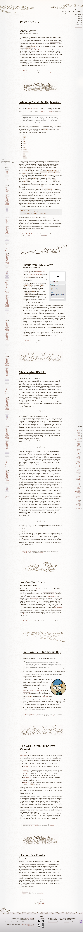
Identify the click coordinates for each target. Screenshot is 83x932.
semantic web (78, 496)
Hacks (79, 435)
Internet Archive (30, 926)
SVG (79, 499)
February (7, 187)
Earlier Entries (30, 902)
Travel (79, 466)
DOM (79, 484)
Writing (80, 20)
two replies (51, 825)
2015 (7, 280)
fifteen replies (44, 235)
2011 (7, 333)
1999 (7, 496)
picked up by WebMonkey (36, 274)
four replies (41, 893)
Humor (78, 436)
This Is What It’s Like (32, 372)
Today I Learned (77, 510)
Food (79, 452)
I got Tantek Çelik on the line (39, 49)
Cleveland (78, 448)
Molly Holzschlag (27, 777)
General (78, 432)
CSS (29, 235)
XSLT (79, 507)
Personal (78, 441)
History (78, 453)
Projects (78, 460)
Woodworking (77, 467)
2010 (7, 345)
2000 (7, 483)
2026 (7, 170)
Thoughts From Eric (52, 922)
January (7, 177)
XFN (79, 505)
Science (79, 462)
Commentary (24, 893)
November (7, 203)
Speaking (79, 22)
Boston (54, 596)
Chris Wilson (26, 782)
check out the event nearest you (49, 592)
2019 (7, 236)
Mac (79, 490)
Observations (77, 440)
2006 (7, 397)
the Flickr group (44, 696)
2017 (7, 253)
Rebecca (78, 461)
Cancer (78, 445)
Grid (79, 486)
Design (78, 430)
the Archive (41, 903)
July (7, 189)
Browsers (28, 342)
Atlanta (54, 593)
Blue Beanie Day (26, 692)
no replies (50, 72)
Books (79, 444)
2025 (7, 176)
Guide (79, 433)
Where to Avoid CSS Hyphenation (40, 102)
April (7, 171)
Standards (33, 716)
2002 (7, 455)
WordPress (78, 504)
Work (79, 469)
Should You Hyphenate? (33, 108)
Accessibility (78, 479)
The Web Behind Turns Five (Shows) (37, 748)
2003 (7, 441)
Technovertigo (77, 465)
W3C (79, 501)
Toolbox (80, 18)
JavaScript (78, 488)
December (7, 183)
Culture (78, 450)
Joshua (79, 456)
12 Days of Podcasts (29, 59)
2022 (7, 207)
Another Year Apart (32, 582)
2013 (7, 309)
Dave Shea (25, 773)
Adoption (25, 552)
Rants (79, 473)
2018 (7, 242)
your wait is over (34, 598)
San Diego (50, 596)
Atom (10, 164)
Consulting (78, 449)
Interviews (25, 72)
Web (38, 716)
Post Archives (78, 14)
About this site (78, 27)
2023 (7, 194)
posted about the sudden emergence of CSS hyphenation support (34, 271)
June (7, 173)
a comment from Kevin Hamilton (46, 111)
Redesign (78, 492)
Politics (78, 458)
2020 (7, 226)
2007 (7, 382)
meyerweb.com (72, 11)
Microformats (77, 491)
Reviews (79, 475)
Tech (79, 476)
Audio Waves (28, 31)
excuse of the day (29, 918)
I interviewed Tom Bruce (55, 42)
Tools (79, 500)
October (7, 182)
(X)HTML (78, 478)
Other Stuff (79, 24)
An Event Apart (38, 588)
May (7, 172)
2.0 (5, 164)
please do (22, 613)
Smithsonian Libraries (25, 924)
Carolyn (78, 446)
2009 (7, 356)
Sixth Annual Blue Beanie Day (42, 652)
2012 (7, 320)
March (7, 197)
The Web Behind (32, 72)
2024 (7, 185)
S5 (79, 495)
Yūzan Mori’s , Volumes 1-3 (12, 923)
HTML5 (78, 487)
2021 (7, 217)
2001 (7, 470)
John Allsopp (26, 766)
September (7, 181)
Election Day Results (32, 855)
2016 (7, 266)
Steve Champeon (26, 770)
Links (79, 438)
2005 (7, 412)
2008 (7, 368)
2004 (7, 426)
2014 (7, 295)
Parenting (78, 457)
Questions (78, 472)
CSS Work (79, 16)
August (7, 180)
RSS (79, 493)
